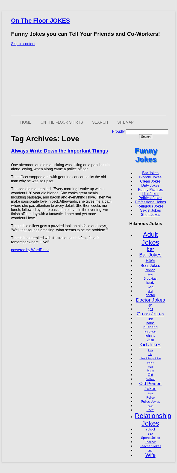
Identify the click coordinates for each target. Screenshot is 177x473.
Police (150, 397)
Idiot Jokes (150, 194)
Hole (150, 318)
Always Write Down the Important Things (59, 151)
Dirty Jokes (150, 185)
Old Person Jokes (150, 386)
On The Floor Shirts (62, 122)
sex (150, 433)
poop (150, 406)
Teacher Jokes (150, 446)
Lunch (150, 362)
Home (25, 122)
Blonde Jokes (150, 177)
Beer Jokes (150, 265)
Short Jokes (150, 215)
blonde (150, 270)
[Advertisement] (88, 80)
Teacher (150, 442)
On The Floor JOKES (40, 20)
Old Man (150, 379)
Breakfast (150, 278)
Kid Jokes (150, 345)
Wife (150, 455)
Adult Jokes (150, 238)
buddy (150, 282)
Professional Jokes (150, 202)
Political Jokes (150, 198)
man (150, 366)
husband (150, 327)
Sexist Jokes (150, 210)
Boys (150, 274)
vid (150, 450)
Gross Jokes (150, 313)
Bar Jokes (150, 173)
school (150, 429)
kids (150, 350)
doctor (150, 295)
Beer (150, 260)
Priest (150, 410)
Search (100, 122)
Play (150, 393)
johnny (150, 335)
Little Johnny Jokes (150, 358)
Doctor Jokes (150, 299)
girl (150, 305)
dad (150, 291)
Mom (150, 370)
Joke (150, 340)
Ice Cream (150, 331)
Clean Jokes (150, 181)
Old (150, 375)
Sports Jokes (150, 437)
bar (150, 249)
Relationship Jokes (153, 419)
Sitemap (125, 122)
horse (150, 323)
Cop (150, 287)
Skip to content (23, 44)
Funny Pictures (150, 190)
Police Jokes (150, 401)
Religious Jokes (150, 206)
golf (150, 309)
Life (150, 354)
